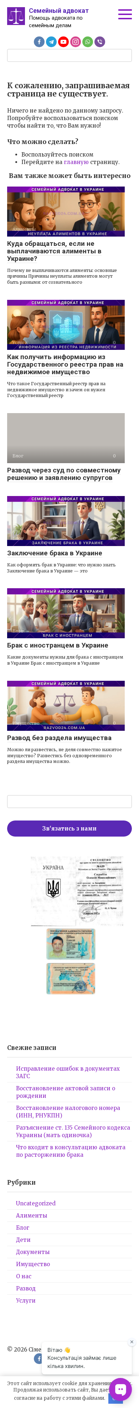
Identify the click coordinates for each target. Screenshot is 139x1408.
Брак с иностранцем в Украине (57, 645)
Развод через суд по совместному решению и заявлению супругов (64, 474)
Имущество (33, 1264)
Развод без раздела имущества (59, 738)
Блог (22, 1227)
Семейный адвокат (59, 10)
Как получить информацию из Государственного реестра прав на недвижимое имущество (65, 364)
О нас (23, 1276)
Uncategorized (36, 1203)
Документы (33, 1252)
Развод (26, 1288)
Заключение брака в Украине (54, 553)
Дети (23, 1239)
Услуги (26, 1300)
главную (76, 162)
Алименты (31, 1215)
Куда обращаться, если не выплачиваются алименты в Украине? (54, 251)
